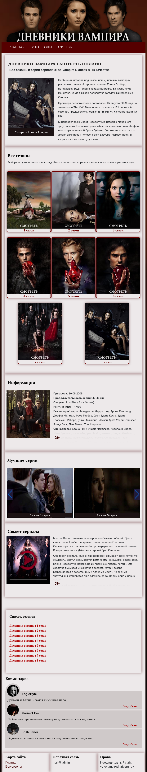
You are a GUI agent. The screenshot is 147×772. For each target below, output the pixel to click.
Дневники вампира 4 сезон (27, 640)
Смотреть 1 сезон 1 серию (31, 132)
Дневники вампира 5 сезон (27, 645)
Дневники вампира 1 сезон (27, 625)
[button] (10, 494)
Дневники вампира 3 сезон (27, 635)
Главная (11, 762)
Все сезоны (13, 766)
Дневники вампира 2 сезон (27, 630)
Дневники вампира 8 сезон (27, 660)
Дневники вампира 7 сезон (27, 655)
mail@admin (61, 762)
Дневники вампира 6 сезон (27, 650)
